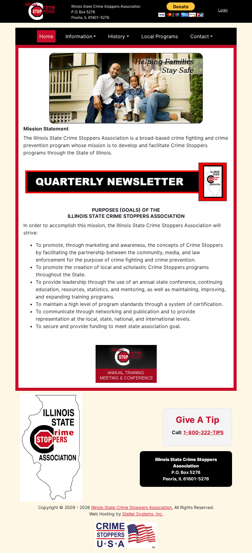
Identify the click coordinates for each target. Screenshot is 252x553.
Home (46, 36)
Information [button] (78, 36)
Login (223, 10)
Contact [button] (199, 36)
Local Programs (159, 36)
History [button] (116, 36)
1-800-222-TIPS (203, 432)
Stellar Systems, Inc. (142, 513)
